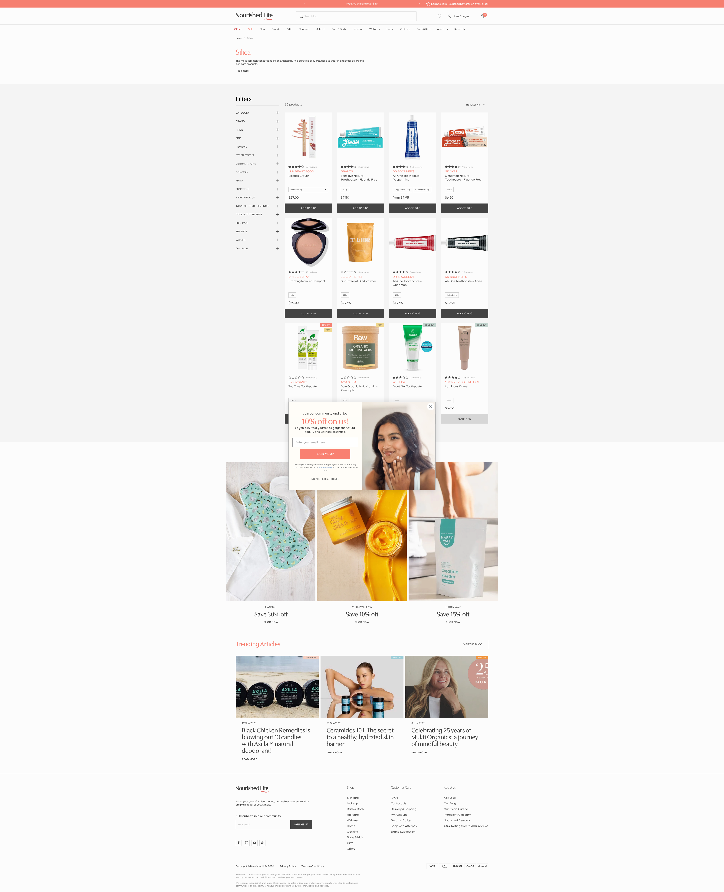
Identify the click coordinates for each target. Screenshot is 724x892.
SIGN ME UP (325, 454)
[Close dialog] (430, 406)
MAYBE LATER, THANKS (325, 479)
